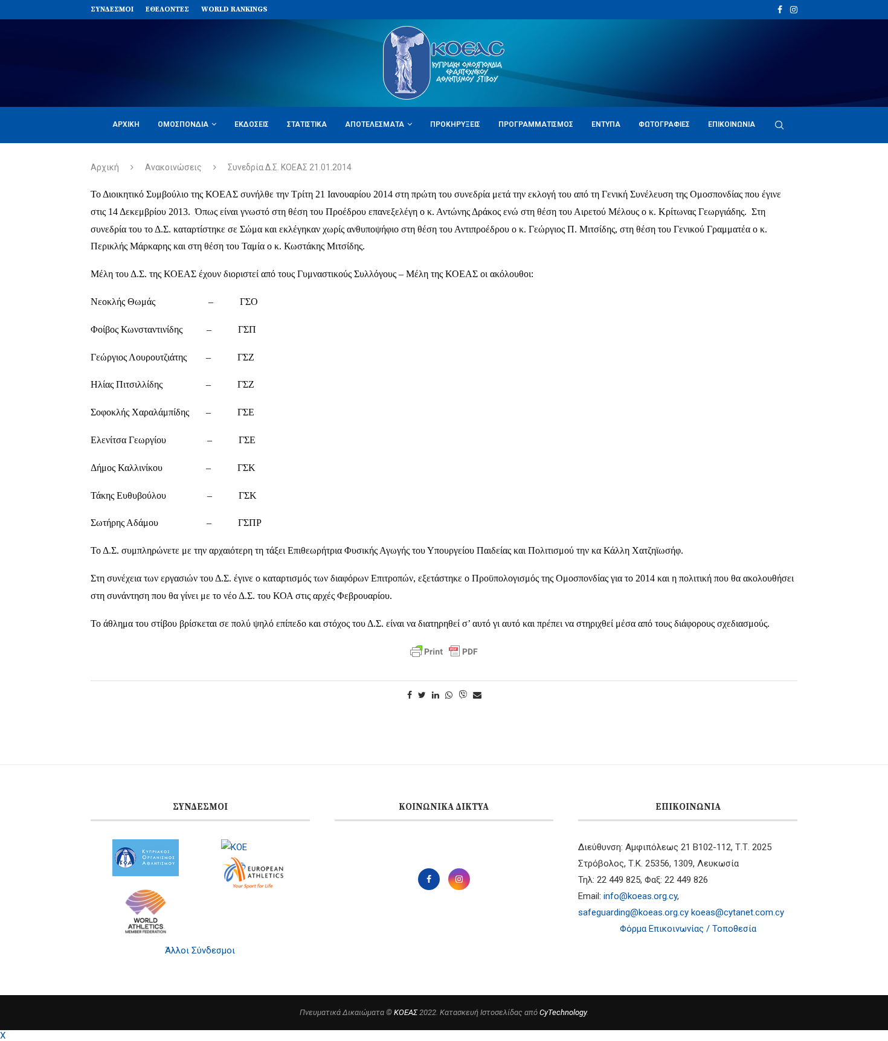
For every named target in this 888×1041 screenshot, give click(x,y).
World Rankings (234, 9)
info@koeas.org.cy (640, 896)
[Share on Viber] (462, 695)
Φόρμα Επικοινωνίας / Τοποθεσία (688, 928)
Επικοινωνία (731, 124)
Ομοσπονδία (183, 124)
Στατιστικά (307, 124)
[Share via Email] (477, 695)
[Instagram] (793, 9)
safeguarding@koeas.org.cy (633, 912)
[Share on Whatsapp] (448, 695)
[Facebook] (779, 9)
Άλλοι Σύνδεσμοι (200, 950)
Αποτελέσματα (374, 124)
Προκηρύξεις (455, 124)
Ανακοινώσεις (173, 167)
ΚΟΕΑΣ (405, 1012)
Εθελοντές (167, 9)
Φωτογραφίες (664, 124)
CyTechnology (563, 1012)
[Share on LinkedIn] (435, 695)
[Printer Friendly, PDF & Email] (444, 651)
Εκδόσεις (251, 124)
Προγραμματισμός (535, 124)
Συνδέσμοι (112, 9)
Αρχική (126, 124)
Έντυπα (605, 124)
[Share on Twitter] (422, 695)
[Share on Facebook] (409, 695)
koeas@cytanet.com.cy (737, 912)
